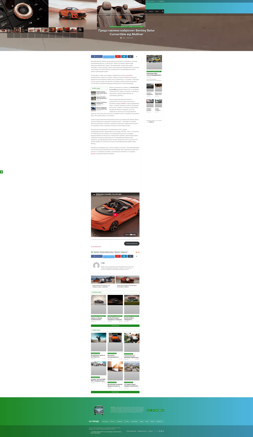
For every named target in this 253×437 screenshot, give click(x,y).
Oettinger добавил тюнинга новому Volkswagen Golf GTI (150, 109)
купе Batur (129, 75)
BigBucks (151, 122)
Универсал (141, 421)
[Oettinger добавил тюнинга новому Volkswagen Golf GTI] (150, 103)
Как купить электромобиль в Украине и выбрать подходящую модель (114, 356)
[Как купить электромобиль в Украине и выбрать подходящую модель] (115, 342)
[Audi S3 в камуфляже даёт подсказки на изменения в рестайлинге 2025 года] (150, 88)
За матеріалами (96, 246)
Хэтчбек (109, 421)
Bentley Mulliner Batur (106, 252)
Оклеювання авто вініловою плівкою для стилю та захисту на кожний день (131, 356)
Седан (124, 421)
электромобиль (158, 421)
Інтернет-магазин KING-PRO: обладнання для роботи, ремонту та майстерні (98, 380)
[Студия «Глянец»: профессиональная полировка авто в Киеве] (158, 103)
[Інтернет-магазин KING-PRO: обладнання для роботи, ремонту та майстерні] (98, 368)
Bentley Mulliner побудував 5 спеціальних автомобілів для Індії (130, 318)
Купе (129, 421)
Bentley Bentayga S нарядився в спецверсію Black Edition (115, 318)
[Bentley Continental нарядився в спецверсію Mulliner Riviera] (93, 104)
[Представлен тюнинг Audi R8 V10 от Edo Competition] (158, 88)
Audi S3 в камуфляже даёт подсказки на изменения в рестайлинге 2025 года (150, 93)
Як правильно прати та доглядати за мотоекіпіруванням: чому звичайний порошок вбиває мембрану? (98, 356)
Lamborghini (117, 421)
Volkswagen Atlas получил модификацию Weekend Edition (154, 74)
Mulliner (123, 103)
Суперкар (101, 421)
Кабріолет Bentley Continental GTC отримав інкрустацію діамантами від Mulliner (98, 319)
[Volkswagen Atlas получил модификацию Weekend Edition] (154, 62)
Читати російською (132, 243)
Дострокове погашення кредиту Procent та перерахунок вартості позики (115, 385)
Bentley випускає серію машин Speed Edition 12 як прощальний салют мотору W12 (101, 92)
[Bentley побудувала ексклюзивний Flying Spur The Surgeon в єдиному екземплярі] (93, 109)
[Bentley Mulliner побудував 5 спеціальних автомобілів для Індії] (131, 304)
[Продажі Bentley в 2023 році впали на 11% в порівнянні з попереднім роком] (93, 98)
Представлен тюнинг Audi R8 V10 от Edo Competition (158, 93)
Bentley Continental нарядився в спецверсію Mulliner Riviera (101, 103)
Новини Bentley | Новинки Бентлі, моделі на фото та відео (108, 14)
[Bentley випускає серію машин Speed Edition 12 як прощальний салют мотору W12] (93, 93)
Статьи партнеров (95, 353)
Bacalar (93, 153)
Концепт (149, 421)
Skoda (134, 421)
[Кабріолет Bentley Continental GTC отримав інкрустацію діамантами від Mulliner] (98, 304)
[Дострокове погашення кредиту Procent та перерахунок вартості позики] (115, 370)
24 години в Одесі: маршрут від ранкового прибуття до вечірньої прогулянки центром (131, 385)
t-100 (103, 263)
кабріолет (124, 252)
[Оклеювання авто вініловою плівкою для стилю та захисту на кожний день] (131, 342)
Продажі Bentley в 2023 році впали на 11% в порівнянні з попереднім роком (101, 97)
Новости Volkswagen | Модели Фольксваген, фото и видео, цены (154, 71)
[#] (158, 1)
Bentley (96, 252)
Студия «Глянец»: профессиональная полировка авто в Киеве (158, 109)
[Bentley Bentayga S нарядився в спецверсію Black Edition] (115, 304)
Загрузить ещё (115, 325)
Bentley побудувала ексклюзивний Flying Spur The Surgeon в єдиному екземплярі (101, 108)
